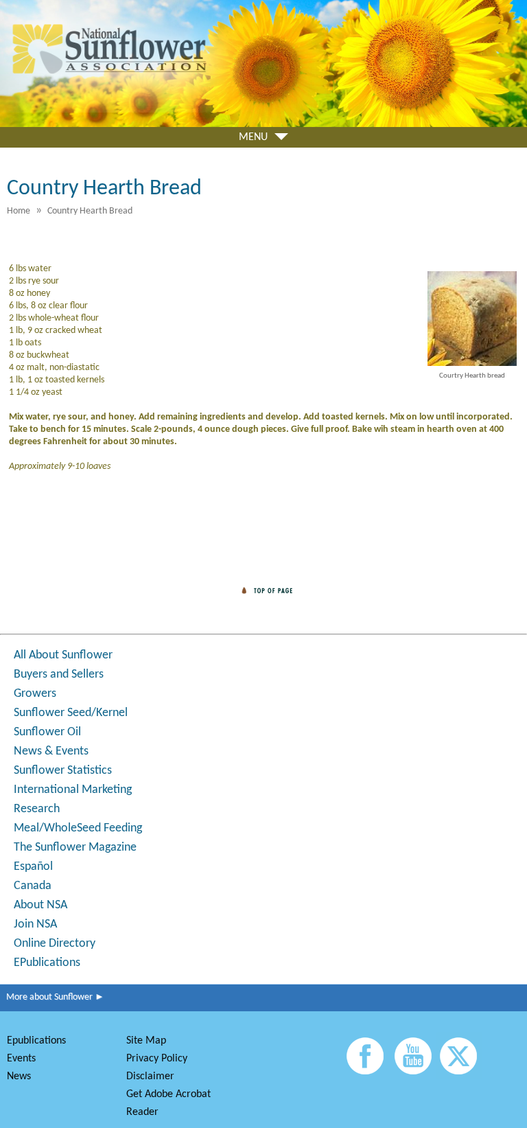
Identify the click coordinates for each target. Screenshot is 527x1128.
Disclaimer (150, 1076)
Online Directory (54, 943)
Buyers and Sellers (59, 674)
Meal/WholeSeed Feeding (78, 828)
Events (21, 1058)
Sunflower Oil (47, 732)
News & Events (51, 751)
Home (18, 211)
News (19, 1076)
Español (33, 866)
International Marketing (73, 789)
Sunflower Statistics (63, 770)
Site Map (146, 1040)
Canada (32, 886)
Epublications (36, 1040)
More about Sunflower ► (52, 997)
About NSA (40, 905)
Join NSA (35, 924)
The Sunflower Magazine (75, 847)
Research (37, 809)
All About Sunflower (63, 655)
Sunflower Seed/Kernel (71, 713)
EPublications (47, 962)
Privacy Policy (156, 1058)
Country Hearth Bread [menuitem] (89, 211)
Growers (35, 693)
